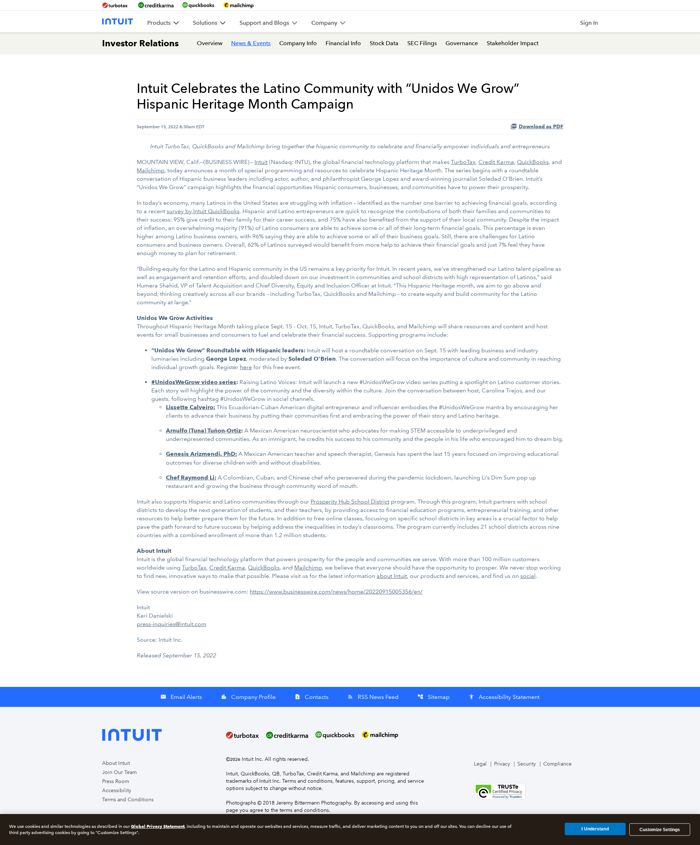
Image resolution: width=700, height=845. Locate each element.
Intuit (261, 162)
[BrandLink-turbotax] (115, 5)
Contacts (311, 696)
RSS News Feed (372, 696)
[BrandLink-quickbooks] (198, 5)
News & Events (251, 43)
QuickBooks (533, 162)
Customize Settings (659, 829)
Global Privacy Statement (157, 826)
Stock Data (384, 43)
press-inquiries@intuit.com (171, 624)
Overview (209, 43)
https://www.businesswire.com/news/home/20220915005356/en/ (336, 591)
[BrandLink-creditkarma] (156, 5)
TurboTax (463, 162)
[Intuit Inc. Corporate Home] (117, 21)
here (246, 367)
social (528, 575)
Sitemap (433, 696)
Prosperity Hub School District (350, 501)
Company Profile (248, 696)
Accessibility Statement (504, 696)
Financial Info (343, 43)
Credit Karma (496, 162)
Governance (462, 43)
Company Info (298, 43)
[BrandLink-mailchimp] (238, 5)
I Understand (595, 829)
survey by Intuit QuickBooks (203, 211)
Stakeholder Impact (512, 43)
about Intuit (392, 575)
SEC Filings (422, 43)
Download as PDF (541, 127)
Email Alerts (181, 696)
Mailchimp (150, 170)
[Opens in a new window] (500, 790)
